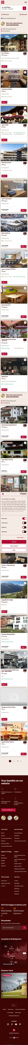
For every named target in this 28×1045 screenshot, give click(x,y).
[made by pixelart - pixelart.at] (14, 1038)
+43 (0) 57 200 (4, 913)
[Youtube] (16, 1024)
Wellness (3, 841)
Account (3, 886)
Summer (3, 835)
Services (17, 877)
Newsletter (16, 883)
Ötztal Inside (5, 877)
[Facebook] (12, 1024)
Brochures (16, 891)
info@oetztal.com (17, 913)
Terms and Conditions (20, 1009)
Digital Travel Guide (5, 883)
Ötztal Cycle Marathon (19, 869)
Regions (3, 855)
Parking (3, 863)
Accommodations (18, 833)
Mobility (3, 860)
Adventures (17, 838)
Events (16, 851)
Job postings (18, 1012)
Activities (4, 829)
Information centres (18, 886)
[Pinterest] (20, 1024)
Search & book (18, 829)
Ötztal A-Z (3, 866)
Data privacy (11, 1009)
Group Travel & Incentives (20, 841)
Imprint (4, 1009)
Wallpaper (16, 894)
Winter (2, 833)
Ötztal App (16, 888)
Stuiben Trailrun (18, 863)
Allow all (14, 541)
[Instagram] (8, 1024)
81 (18, 761)
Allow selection (14, 546)
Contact (16, 880)
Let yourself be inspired (6, 846)
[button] (8, 50)
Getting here (4, 858)
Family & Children (5, 843)
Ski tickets (16, 835)
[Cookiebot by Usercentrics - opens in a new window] (20, 494)
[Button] (24, 927)
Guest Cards (4, 880)
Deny (14, 550)
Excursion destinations (6, 838)
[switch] (24, 523)
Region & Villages (6, 851)
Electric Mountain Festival (20, 871)
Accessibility (10, 1012)
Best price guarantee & (14, 24)
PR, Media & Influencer (14, 1015)
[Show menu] (25, 2)
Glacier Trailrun (17, 866)
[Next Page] (21, 761)
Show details (20, 537)
